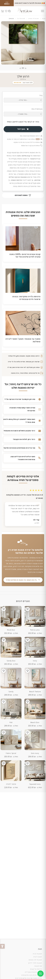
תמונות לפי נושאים (35, 960)
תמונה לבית (37, 957)
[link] (23, 82)
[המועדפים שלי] (5, 10)
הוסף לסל (21, 129)
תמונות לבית (37, 954)
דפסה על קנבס (35, 969)
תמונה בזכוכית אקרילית (33, 972)
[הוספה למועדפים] (28, 609)
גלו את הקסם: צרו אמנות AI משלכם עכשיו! (21, 580)
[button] (2, 946)
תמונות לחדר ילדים (35, 963)
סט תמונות (38, 966)
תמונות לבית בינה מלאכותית (31, 975)
